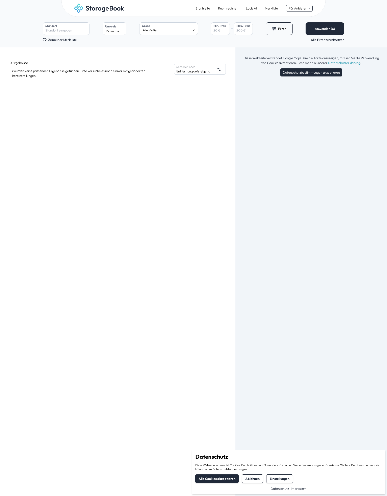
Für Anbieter (298, 8)
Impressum (299, 489)
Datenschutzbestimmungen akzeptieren (311, 72)
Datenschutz (280, 489)
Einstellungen (279, 479)
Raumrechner (228, 8)
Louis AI (251, 8)
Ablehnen (252, 479)
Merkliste (271, 8)
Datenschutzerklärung (344, 63)
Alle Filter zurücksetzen (327, 40)
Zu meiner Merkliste (62, 40)
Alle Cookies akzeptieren (217, 479)
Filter (282, 29)
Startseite (203, 8)
